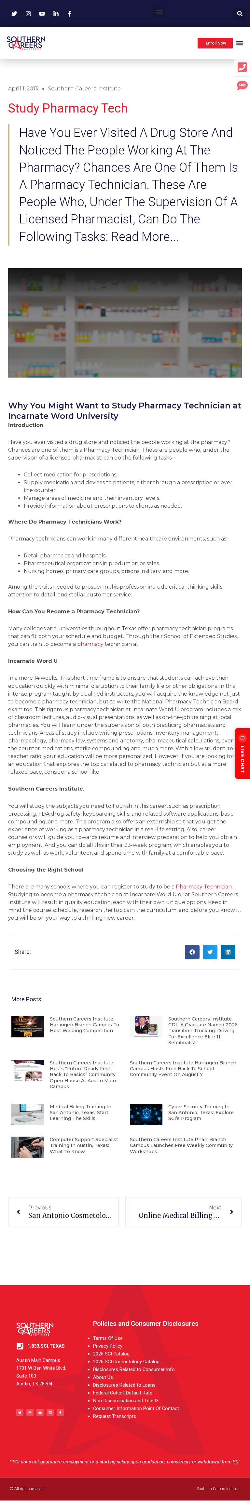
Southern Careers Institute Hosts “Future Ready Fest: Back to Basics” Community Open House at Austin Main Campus (83, 1074)
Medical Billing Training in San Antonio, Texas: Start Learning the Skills (80, 1112)
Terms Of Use (108, 1338)
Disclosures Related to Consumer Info (134, 1369)
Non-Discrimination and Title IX (126, 1401)
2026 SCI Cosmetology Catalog (126, 1362)
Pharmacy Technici (200, 887)
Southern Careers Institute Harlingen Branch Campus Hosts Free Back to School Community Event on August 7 (183, 1068)
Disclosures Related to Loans (124, 1385)
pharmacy (90, 644)
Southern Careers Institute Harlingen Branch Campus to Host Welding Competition (84, 1025)
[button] (159, 12)
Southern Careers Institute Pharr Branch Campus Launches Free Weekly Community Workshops (181, 1145)
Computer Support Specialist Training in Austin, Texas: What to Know (84, 1145)
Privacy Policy (107, 1346)
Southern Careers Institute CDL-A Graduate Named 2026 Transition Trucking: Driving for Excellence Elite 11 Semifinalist (203, 1031)
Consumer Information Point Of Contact (136, 1408)
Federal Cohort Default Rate (122, 1393)
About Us (103, 1377)
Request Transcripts (114, 1416)
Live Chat (242, 759)
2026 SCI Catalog (111, 1354)
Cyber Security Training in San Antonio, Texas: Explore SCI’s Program (201, 1112)
